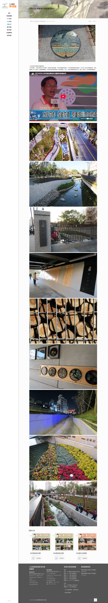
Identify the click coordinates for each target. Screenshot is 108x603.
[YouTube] (10, 601)
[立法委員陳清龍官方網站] (9, 6)
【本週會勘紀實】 (35, 553)
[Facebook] (8, 601)
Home (85, 8)
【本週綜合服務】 (81, 553)
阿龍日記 (92, 8)
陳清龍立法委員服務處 (40, 21)
